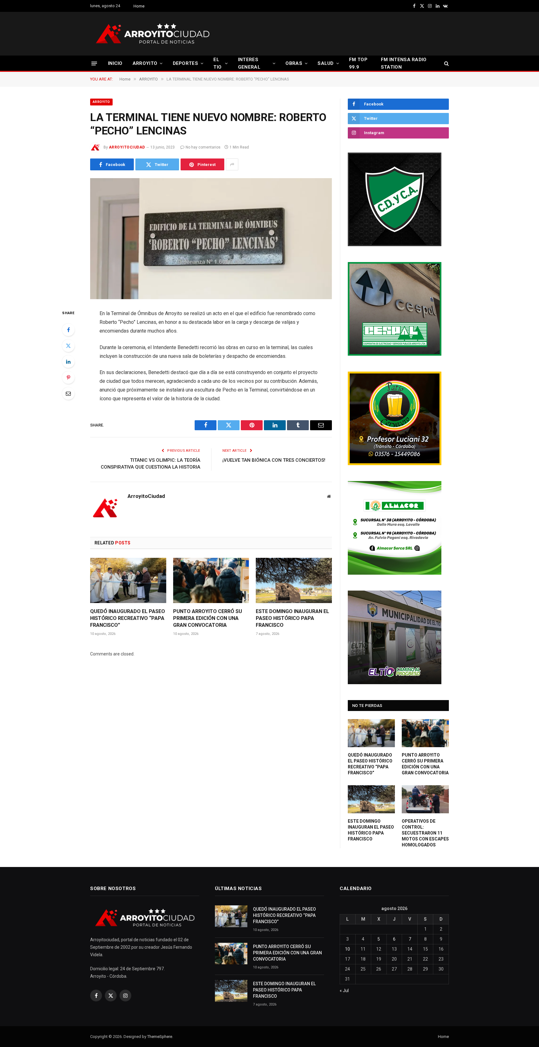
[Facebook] (68, 330)
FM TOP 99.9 (358, 63)
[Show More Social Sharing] (232, 164)
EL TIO (217, 63)
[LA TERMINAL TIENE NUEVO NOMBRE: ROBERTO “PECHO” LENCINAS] (211, 238)
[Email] (68, 393)
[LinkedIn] (68, 361)
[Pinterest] (68, 377)
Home (139, 6)
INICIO (115, 63)
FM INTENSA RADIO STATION (404, 63)
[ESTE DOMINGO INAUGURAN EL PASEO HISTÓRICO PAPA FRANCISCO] (294, 580)
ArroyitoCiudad (127, 147)
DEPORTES (185, 63)
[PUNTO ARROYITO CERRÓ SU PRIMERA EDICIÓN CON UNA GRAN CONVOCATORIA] (211, 580)
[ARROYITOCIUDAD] (152, 34)
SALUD (326, 63)
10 (347, 949)
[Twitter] (68, 345)
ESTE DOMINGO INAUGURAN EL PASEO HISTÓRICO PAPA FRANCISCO (292, 618)
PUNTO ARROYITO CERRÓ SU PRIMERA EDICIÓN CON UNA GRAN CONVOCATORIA (207, 618)
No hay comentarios (203, 147)
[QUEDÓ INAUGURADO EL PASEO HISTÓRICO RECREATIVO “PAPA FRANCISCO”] (128, 580)
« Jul (344, 990)
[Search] (446, 63)
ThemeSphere (159, 1036)
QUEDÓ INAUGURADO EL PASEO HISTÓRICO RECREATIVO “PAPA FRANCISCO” (127, 618)
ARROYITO (145, 63)
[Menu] (94, 63)
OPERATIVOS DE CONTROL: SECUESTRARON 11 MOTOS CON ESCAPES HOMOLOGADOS (425, 833)
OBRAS (293, 63)
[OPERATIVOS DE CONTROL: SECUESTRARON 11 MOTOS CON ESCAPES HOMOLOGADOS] (425, 799)
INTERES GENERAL (249, 63)
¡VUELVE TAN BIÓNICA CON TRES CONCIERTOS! (273, 460)
